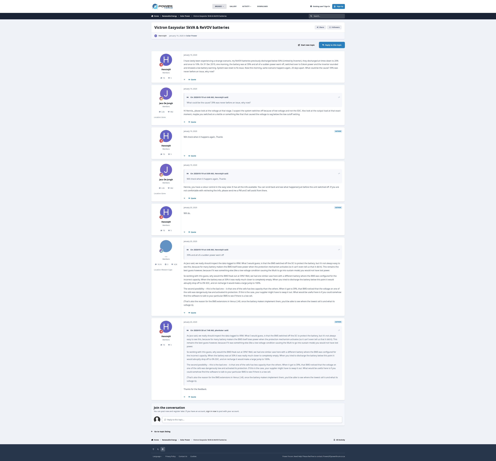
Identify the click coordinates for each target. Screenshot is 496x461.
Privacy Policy (170, 456)
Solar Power (191, 35)
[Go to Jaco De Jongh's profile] (166, 94)
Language (157, 456)
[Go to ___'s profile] (166, 246)
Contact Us (183, 456)
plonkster (219, 330)
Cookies (193, 456)
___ (166, 256)
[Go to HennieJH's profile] (155, 35)
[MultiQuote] (184, 80)
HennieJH (162, 35)
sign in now (211, 411)
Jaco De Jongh (166, 103)
